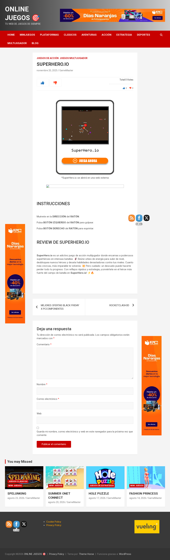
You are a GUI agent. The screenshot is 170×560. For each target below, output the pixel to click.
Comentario (44, 344)
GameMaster (66, 70)
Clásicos (70, 34)
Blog (35, 43)
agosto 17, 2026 (97, 498)
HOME (11, 34)
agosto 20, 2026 (56, 502)
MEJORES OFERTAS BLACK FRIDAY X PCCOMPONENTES (60, 307)
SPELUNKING (16, 493)
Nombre (42, 384)
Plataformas (49, 34)
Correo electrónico (48, 398)
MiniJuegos (27, 34)
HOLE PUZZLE (99, 493)
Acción (106, 34)
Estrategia (124, 34)
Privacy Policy (53, 525)
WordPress (125, 554)
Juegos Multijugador (73, 58)
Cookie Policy (53, 521)
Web (39, 413)
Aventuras (89, 34)
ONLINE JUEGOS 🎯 (35, 554)
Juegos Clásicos (17, 481)
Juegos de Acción (48, 58)
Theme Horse (86, 554)
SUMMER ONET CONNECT (59, 496)
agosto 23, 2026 (15, 498)
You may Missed (19, 462)
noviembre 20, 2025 (47, 70)
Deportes (143, 34)
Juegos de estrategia (102, 485)
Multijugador (17, 43)
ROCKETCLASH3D (119, 305)
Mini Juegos (15, 485)
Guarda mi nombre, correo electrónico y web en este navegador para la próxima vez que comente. (85, 433)
